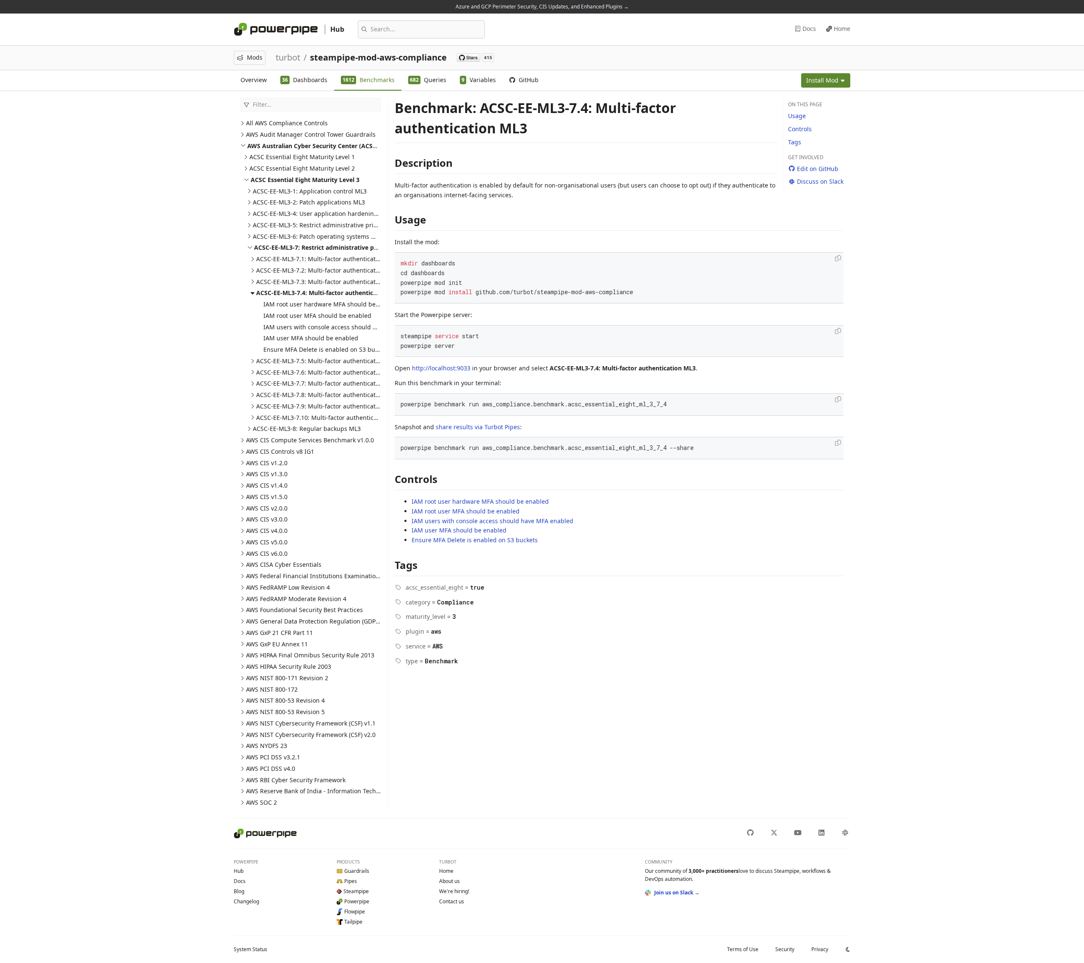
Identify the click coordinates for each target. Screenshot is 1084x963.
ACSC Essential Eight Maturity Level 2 (302, 168)
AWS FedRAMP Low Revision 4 (288, 587)
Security (784, 949)
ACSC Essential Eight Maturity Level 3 (305, 180)
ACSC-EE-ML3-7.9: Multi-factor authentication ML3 (327, 406)
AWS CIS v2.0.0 (267, 508)
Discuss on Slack (820, 181)
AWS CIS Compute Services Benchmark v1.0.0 (310, 440)
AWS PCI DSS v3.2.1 (273, 757)
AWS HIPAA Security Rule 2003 (288, 666)
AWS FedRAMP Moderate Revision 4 (296, 599)
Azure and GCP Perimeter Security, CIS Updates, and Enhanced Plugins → (542, 6)
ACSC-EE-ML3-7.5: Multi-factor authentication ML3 (327, 361)
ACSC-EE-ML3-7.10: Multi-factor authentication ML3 (328, 418)
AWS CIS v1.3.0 (267, 474)
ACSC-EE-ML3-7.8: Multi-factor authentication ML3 (327, 395)
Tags (794, 142)
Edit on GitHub (817, 169)
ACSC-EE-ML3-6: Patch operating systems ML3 (318, 236)
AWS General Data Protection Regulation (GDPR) (313, 621)
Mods (255, 57)
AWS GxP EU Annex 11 (277, 644)
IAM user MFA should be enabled (310, 338)
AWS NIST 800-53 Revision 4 (285, 700)
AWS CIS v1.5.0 (267, 497)
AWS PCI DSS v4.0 (270, 768)
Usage (797, 116)
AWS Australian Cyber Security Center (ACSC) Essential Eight (335, 146)
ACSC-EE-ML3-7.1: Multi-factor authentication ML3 (327, 259)
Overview (254, 80)
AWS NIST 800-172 (272, 689)
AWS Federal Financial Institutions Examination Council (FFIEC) (334, 576)
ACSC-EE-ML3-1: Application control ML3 (310, 191)
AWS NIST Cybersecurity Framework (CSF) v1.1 (311, 723)
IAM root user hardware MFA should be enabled (332, 304)
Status (250, 949)
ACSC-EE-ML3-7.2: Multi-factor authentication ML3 (327, 270)
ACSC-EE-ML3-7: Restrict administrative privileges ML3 (333, 247)
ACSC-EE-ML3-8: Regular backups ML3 (307, 429)
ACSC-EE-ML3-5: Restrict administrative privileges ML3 (330, 225)
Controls (800, 129)
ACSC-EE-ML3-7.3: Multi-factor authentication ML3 (327, 282)
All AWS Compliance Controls (287, 123)
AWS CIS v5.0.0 (267, 542)
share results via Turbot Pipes (478, 427)
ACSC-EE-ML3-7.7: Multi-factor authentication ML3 (327, 383)
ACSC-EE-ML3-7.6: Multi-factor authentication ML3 (327, 372)
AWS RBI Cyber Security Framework (296, 780)
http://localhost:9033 (441, 368)
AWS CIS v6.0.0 (267, 553)
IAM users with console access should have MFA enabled (344, 327)
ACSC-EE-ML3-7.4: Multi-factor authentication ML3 (329, 293)
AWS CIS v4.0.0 (267, 531)
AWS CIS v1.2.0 (267, 463)
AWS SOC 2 (261, 802)
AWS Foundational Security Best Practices (304, 610)
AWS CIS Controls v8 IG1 (280, 451)
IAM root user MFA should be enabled (317, 316)
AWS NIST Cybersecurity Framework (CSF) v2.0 (311, 735)
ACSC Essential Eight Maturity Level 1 (302, 157)
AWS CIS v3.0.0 (267, 519)
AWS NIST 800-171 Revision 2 (287, 678)
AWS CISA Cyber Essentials (283, 564)
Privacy (819, 949)
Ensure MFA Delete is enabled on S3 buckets (326, 349)
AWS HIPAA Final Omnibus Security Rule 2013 (310, 655)
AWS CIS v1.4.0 (267, 485)
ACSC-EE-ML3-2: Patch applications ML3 (309, 202)
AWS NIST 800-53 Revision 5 (285, 712)
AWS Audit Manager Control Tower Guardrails (311, 134)
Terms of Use (742, 949)
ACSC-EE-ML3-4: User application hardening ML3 (322, 214)
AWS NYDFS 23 (266, 746)
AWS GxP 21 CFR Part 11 (279, 633)
